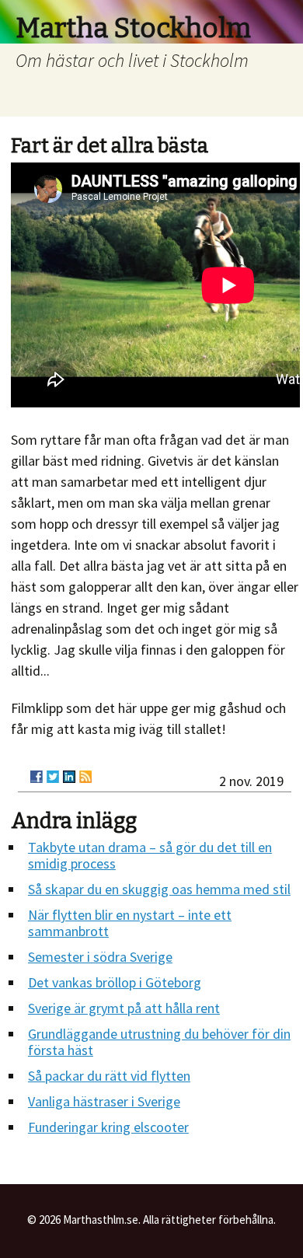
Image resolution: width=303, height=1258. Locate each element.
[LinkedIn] (69, 777)
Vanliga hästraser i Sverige (104, 1101)
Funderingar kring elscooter (108, 1127)
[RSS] (85, 777)
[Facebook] (36, 777)
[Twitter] (53, 777)
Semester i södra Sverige (100, 957)
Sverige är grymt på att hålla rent (124, 1008)
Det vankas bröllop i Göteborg (114, 982)
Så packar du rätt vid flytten (109, 1076)
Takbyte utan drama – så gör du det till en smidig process (150, 855)
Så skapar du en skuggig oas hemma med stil (159, 889)
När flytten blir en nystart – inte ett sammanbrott (130, 923)
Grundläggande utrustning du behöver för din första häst (159, 1042)
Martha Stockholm (133, 28)
